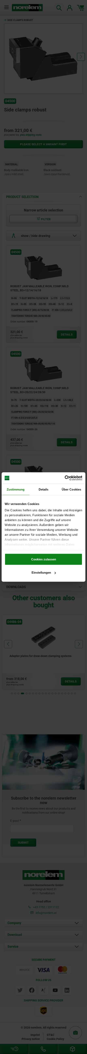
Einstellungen (41, 572)
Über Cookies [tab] (71, 489)
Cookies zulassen (43, 559)
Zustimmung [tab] (16, 489)
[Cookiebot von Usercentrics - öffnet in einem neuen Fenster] (64, 478)
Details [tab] (44, 489)
